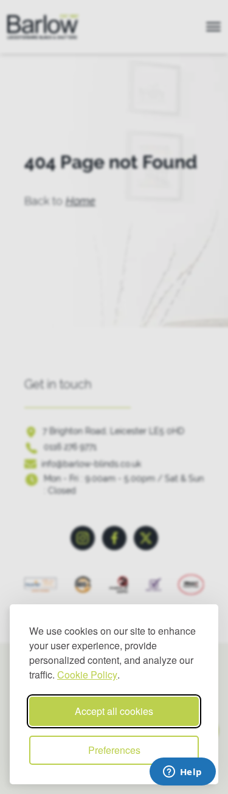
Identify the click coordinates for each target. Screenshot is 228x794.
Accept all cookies (114, 711)
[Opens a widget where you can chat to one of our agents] (182, 773)
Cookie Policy (87, 675)
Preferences (114, 750)
